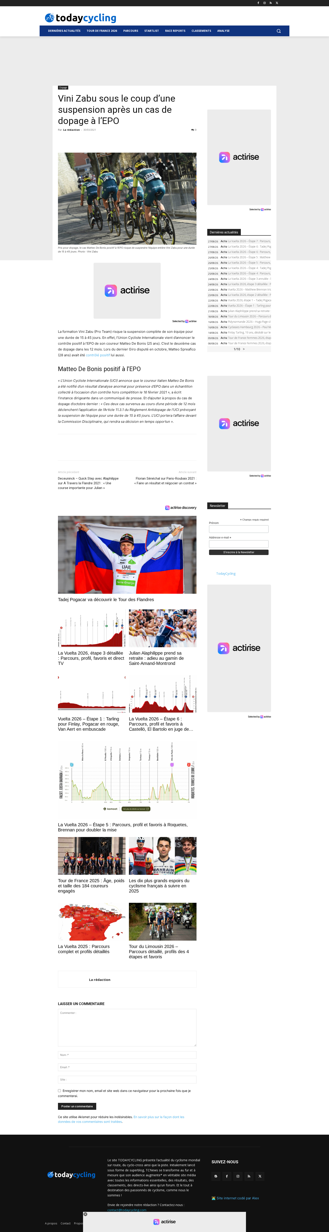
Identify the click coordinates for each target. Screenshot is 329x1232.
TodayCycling (225, 573)
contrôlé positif (98, 355)
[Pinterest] (83, 139)
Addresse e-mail (220, 538)
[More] (114, 139)
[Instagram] (264, 3)
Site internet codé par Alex (238, 1198)
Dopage (63, 87)
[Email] (103, 139)
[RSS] (270, 3)
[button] (278, 31)
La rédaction (71, 129)
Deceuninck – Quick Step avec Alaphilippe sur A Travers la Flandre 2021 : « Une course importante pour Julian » (88, 483)
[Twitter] (277, 3)
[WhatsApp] (93, 139)
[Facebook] (258, 3)
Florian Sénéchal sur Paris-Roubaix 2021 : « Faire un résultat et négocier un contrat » (165, 480)
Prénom (214, 523)
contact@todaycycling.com (126, 1210)
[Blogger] (216, 1176)
